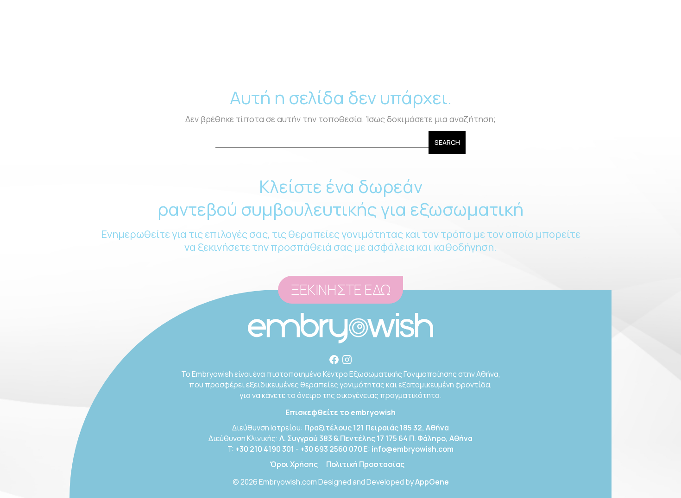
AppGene (432, 482)
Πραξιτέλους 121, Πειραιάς (236, 9)
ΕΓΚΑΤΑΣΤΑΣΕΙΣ (403, 55)
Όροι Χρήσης (294, 464)
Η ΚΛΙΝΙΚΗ (159, 55)
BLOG (456, 55)
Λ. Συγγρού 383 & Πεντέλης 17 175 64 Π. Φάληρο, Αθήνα (376, 438)
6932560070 (376, 9)
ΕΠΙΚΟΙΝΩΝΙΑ (532, 55)
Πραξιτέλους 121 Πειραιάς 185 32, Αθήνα (376, 428)
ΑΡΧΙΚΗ (115, 55)
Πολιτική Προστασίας (365, 464)
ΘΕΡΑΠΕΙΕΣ (291, 55)
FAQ (487, 55)
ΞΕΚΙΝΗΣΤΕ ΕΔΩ (340, 289)
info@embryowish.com (451, 9)
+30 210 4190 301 (264, 449)
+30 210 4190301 (324, 9)
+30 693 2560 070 (331, 449)
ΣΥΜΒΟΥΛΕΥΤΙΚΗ (221, 55)
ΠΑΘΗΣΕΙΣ (343, 55)
